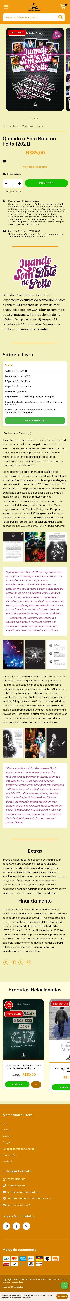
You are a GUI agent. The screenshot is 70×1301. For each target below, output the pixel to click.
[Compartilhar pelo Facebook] (14, 964)
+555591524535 (16, 1185)
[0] (63, 7)
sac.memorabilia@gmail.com (24, 1192)
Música (6, 1135)
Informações (10, 1155)
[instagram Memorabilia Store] (6, 1226)
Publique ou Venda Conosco (18, 1148)
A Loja (6, 1142)
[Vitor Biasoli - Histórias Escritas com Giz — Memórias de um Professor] (36, 1084)
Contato (7, 1161)
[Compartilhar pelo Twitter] (21, 964)
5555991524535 (16, 1179)
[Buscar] (61, 17)
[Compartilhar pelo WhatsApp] (5, 962)
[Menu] (6, 7)
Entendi (62, 1296)
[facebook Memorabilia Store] (16, 1226)
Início (5, 126)
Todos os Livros (31, 126)
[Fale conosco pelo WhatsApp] (64, 1285)
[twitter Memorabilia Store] (26, 1226)
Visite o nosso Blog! (19, 1204)
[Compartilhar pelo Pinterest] (28, 964)
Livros (15, 126)
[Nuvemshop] (13, 1287)
